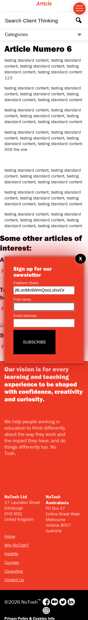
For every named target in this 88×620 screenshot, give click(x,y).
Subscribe (34, 342)
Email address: (25, 315)
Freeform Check (25, 282)
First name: (22, 299)
